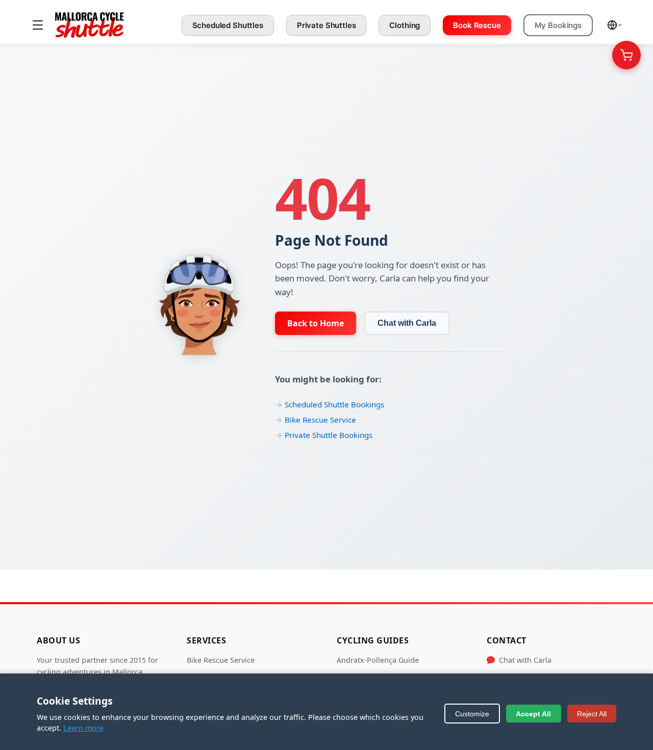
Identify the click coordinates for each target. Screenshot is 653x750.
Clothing (404, 25)
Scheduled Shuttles (227, 25)
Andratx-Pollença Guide (378, 660)
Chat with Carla (407, 323)
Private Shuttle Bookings (328, 435)
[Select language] (614, 25)
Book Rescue (476, 25)
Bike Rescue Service (320, 420)
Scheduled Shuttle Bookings (334, 404)
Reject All (592, 714)
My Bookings (558, 25)
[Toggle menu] (38, 25)
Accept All (533, 714)
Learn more (83, 728)
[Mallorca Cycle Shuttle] (89, 25)
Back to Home (315, 323)
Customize (472, 714)
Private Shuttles (326, 25)
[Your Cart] (626, 55)
